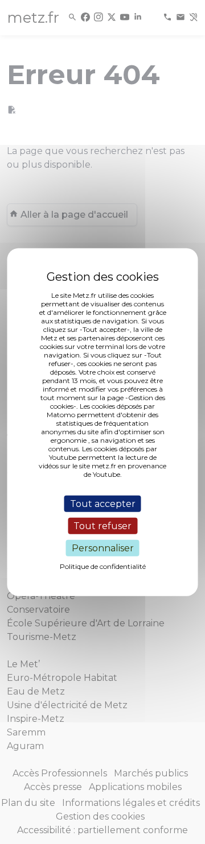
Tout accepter (103, 503)
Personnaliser (103, 548)
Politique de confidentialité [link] (103, 566)
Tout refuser (102, 525)
